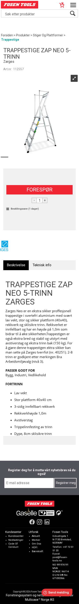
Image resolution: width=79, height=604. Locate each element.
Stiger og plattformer (48, 35)
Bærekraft (37, 551)
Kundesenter (15, 536)
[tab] (16, 265)
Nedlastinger (15, 540)
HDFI (34, 547)
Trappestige (10, 39)
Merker (36, 540)
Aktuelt (36, 536)
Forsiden (7, 35)
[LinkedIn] (47, 522)
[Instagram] (39, 522)
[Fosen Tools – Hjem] (39, 504)
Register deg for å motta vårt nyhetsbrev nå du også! (41, 472)
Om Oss (36, 543)
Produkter (23, 35)
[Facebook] (32, 522)
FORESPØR (39, 190)
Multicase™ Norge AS (39, 599)
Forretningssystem (19, 595)
